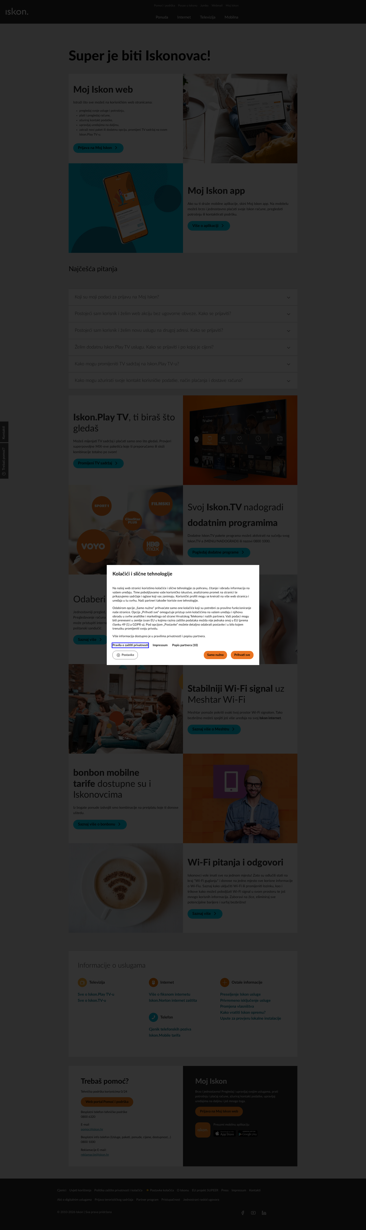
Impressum (160, 645)
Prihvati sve (242, 654)
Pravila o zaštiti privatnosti (130, 645)
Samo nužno (215, 654)
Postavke (128, 654)
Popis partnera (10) (185, 645)
